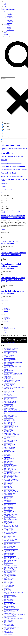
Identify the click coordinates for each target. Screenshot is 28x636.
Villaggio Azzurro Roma (10, 607)
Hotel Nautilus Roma (9, 540)
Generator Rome (8, 443)
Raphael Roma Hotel (9, 408)
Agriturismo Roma (8, 632)
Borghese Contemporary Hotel (11, 525)
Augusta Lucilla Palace (9, 458)
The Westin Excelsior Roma (11, 539)
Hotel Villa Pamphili (9, 363)
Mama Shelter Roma (9, 370)
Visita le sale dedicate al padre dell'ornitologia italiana (14, 169)
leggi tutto (3, 229)
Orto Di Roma (7, 524)
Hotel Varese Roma (8, 581)
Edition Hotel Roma (9, 391)
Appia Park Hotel (8, 521)
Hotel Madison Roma (9, 483)
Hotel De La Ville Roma (10, 543)
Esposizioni (10, 14)
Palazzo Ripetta (7, 376)
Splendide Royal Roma (9, 447)
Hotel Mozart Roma (9, 547)
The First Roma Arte (9, 515)
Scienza (6, 18)
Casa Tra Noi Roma (9, 415)
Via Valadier (7, 437)
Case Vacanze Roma (9, 628)
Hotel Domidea (7, 455)
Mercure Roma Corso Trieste (11, 426)
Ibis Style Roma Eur (9, 355)
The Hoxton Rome (8, 464)
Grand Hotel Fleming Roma (11, 390)
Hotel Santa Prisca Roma (10, 570)
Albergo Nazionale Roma (10, 616)
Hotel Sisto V (7, 450)
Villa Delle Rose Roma (9, 550)
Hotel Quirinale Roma (9, 420)
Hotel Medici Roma (8, 602)
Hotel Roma (7, 623)
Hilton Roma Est (8, 579)
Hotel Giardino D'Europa (10, 517)
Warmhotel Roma (8, 500)
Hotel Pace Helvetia (9, 568)
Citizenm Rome (7, 413)
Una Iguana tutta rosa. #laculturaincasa (10, 242)
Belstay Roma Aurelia (9, 448)
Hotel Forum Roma (8, 429)
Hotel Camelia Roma (9, 478)
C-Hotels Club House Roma (11, 610)
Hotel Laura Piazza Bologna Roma (12, 558)
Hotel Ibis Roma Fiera (9, 360)
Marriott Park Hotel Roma (10, 381)
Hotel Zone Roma (8, 482)
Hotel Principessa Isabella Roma (12, 542)
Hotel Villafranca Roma (9, 574)
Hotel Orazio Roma (8, 461)
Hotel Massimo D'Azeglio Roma (12, 491)
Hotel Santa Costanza (9, 445)
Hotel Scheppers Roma (9, 544)
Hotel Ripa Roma (8, 367)
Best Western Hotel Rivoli (10, 565)
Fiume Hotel (7, 617)
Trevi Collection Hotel (9, 422)
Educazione (6, 24)
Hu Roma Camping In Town (11, 348)
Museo (5, 11)
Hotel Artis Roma (8, 510)
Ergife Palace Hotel (8, 353)
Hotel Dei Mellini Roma (10, 475)
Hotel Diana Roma (8, 468)
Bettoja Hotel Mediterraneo (10, 465)
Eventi (5, 31)
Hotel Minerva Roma (9, 489)
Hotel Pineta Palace (8, 423)
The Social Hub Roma (9, 349)
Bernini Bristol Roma (9, 425)
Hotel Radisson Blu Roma (10, 351)
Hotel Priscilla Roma (9, 557)
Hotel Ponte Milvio (8, 620)
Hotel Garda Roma (8, 535)
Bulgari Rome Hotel (9, 384)
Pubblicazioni (10, 30)
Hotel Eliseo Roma (8, 582)
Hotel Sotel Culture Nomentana (11, 609)
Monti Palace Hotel (8, 430)
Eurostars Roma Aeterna (10, 503)
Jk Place (6, 564)
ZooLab (9, 27)
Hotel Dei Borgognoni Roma (11, 476)
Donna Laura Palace (9, 399)
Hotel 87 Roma (7, 561)
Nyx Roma (6, 588)
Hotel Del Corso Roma (9, 597)
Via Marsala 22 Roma (9, 533)
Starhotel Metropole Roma (10, 416)
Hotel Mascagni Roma (9, 536)
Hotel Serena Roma (8, 528)
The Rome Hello (8, 494)
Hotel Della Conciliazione (10, 596)
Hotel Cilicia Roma (8, 441)
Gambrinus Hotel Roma (9, 603)
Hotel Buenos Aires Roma (10, 567)
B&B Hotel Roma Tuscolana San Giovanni (14, 614)
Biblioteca (9, 23)
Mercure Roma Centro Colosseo (12, 380)
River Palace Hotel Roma (10, 511)
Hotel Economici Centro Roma (11, 627)
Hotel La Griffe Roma (9, 444)
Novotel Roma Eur (8, 365)
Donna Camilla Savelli (9, 451)
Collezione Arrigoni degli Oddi (13, 166)
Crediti (5, 330)
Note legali (6, 327)
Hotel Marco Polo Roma (10, 493)
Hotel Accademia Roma (9, 546)
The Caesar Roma (8, 505)
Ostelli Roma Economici (10, 630)
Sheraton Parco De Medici (10, 479)
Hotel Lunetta (7, 537)
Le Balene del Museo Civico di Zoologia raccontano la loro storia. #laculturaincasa (13, 280)
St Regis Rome (7, 392)
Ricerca (9, 28)
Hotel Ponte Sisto (8, 487)
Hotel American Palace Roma (11, 401)
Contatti (6, 34)
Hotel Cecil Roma (8, 563)
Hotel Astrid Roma (8, 504)
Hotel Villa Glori (8, 432)
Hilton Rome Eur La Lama (10, 352)
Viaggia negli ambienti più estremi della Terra (12, 156)
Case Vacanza (7, 631)
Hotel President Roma (9, 595)
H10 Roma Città (8, 486)
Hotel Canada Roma (9, 606)
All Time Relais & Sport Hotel (11, 434)
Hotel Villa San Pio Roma (10, 560)
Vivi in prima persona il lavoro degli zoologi (11, 163)
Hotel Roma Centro (8, 624)
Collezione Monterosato (10, 145)
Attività (8, 25)
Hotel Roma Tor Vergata (10, 359)
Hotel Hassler (7, 462)
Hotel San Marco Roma (9, 611)
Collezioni (9, 20)
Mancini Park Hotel (8, 427)
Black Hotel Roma (8, 586)
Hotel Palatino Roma (9, 398)
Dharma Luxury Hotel (9, 571)
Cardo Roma (7, 457)
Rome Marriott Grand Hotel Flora (12, 472)
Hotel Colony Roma (9, 459)
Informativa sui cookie (9, 328)
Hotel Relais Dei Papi (9, 578)
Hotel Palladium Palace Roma (11, 549)
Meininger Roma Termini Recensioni (13, 374)
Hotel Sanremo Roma (9, 604)
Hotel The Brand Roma (9, 508)
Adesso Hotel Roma (9, 419)
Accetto (2, 342)
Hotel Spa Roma (8, 634)
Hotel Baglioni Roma (9, 522)
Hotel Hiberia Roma (9, 466)
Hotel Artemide (7, 485)
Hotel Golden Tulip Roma (10, 514)
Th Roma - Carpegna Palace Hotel (12, 366)
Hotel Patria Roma (8, 507)
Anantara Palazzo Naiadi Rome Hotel (13, 373)
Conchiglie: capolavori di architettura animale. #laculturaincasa (11, 266)
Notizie (5, 32)
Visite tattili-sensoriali (6, 189)
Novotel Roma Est (8, 386)
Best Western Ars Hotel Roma (11, 480)
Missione (9, 13)
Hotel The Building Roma (10, 409)
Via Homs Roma (8, 356)
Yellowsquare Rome (9, 438)
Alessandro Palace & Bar (10, 575)
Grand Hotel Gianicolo (9, 590)
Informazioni (7, 309)
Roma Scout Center (8, 529)
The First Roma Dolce (9, 585)
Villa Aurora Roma (8, 395)
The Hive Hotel (7, 377)
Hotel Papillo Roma (8, 512)
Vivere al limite (7, 153)
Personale (9, 16)
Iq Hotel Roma (7, 589)
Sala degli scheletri (8, 173)
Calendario (6, 308)
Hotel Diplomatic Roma (9, 473)
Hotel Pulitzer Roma (9, 600)
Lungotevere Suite (8, 583)
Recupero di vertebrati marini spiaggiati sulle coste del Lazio (13, 217)
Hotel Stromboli (8, 572)
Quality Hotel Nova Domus (10, 532)
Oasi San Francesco (8, 497)
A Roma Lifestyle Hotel (9, 433)
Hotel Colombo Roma (9, 358)
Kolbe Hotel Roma (8, 551)
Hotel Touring (7, 498)
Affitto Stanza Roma (9, 625)
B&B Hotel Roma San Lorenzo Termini (13, 618)
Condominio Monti (8, 471)
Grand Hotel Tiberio (9, 553)
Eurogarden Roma (8, 405)
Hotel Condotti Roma (9, 599)
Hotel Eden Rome (8, 372)
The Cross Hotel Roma (9, 383)
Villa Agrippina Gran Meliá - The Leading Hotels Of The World (14, 388)
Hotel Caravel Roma (9, 554)
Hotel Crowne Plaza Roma (10, 397)
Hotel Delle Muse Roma (10, 556)
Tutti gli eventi (4, 300)
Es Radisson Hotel (8, 404)
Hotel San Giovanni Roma (10, 469)
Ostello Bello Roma (8, 418)
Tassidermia (10, 21)
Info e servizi (10, 17)
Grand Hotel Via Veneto (10, 402)
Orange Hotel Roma (9, 577)
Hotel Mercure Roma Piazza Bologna (13, 362)
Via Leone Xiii (7, 501)
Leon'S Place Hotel (8, 496)
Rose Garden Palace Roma (10, 440)
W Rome (6, 369)
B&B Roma (7, 518)
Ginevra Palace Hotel (9, 613)
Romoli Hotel (7, 454)
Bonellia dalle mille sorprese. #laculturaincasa (12, 292)
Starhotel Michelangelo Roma (11, 526)
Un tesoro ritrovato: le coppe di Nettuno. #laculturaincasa (13, 254)
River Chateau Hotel (9, 531)
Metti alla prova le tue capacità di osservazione (12, 176)
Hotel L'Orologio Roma (9, 490)
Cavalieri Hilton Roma (9, 379)
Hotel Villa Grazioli (8, 621)
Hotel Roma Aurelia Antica (10, 519)
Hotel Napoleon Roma (9, 436)
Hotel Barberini (7, 394)
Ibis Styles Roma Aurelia (10, 452)
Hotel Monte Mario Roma (10, 406)
